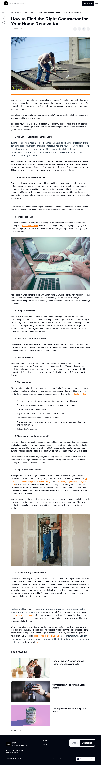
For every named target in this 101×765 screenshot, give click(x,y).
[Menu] (96, 3)
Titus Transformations (19, 12)
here (39, 642)
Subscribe (88, 3)
